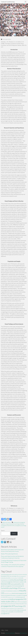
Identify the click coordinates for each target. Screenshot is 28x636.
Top (3, 630)
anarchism (13, 574)
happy (7, 524)
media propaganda (17, 599)
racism (3, 608)
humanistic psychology (14, 524)
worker (2, 527)
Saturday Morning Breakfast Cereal (11, 608)
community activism (5, 578)
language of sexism (11, 597)
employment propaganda (19, 522)
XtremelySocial (23, 633)
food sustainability (17, 584)
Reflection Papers (7, 522)
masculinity (5, 599)
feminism (5, 584)
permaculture (22, 603)
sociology (4, 611)
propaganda (18, 525)
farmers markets (20, 582)
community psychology (18, 580)
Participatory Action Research (10, 603)
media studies (7, 602)
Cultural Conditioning (7, 2)
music (17, 601)
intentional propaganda (19, 593)
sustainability (11, 611)
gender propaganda (7, 586)
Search (3, 530)
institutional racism (7, 593)
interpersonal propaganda (6, 595)
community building (14, 578)
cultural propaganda (8, 582)
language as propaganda (17, 595)
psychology (23, 525)
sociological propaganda (21, 610)
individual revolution (13, 591)
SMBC (7, 610)
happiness (3, 524)
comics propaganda (22, 576)
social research (12, 610)
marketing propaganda (20, 597)
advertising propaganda (6, 574)
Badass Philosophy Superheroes (9, 554)
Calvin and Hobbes (13, 576)
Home (6, 630)
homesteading (19, 586)
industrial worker (11, 525)
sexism (19, 608)
